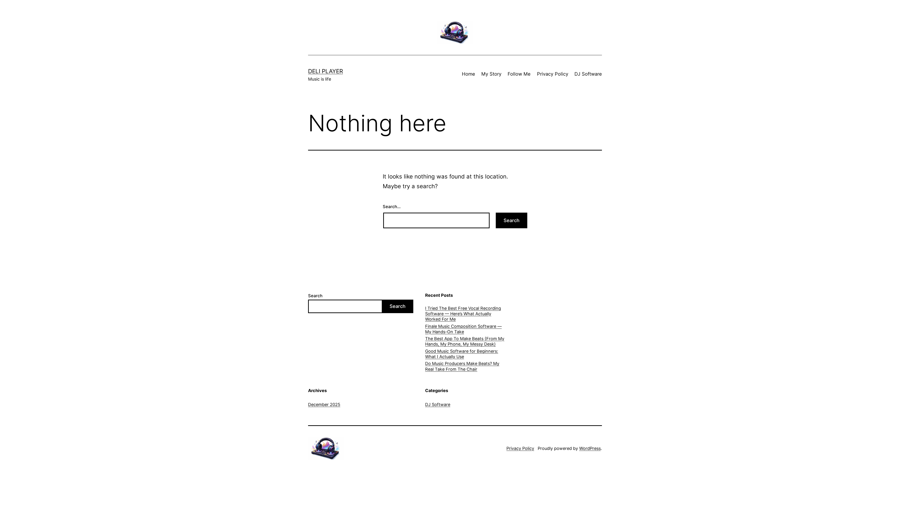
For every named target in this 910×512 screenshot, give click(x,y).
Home (468, 74)
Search (315, 295)
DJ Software (588, 74)
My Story (491, 74)
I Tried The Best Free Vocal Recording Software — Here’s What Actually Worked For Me (463, 314)
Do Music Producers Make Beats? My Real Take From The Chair (462, 366)
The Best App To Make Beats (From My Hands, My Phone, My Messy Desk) (464, 341)
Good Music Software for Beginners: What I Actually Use (461, 354)
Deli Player (325, 71)
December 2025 (324, 404)
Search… (392, 206)
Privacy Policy (552, 74)
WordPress (590, 448)
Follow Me (519, 74)
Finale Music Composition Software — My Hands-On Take (463, 329)
